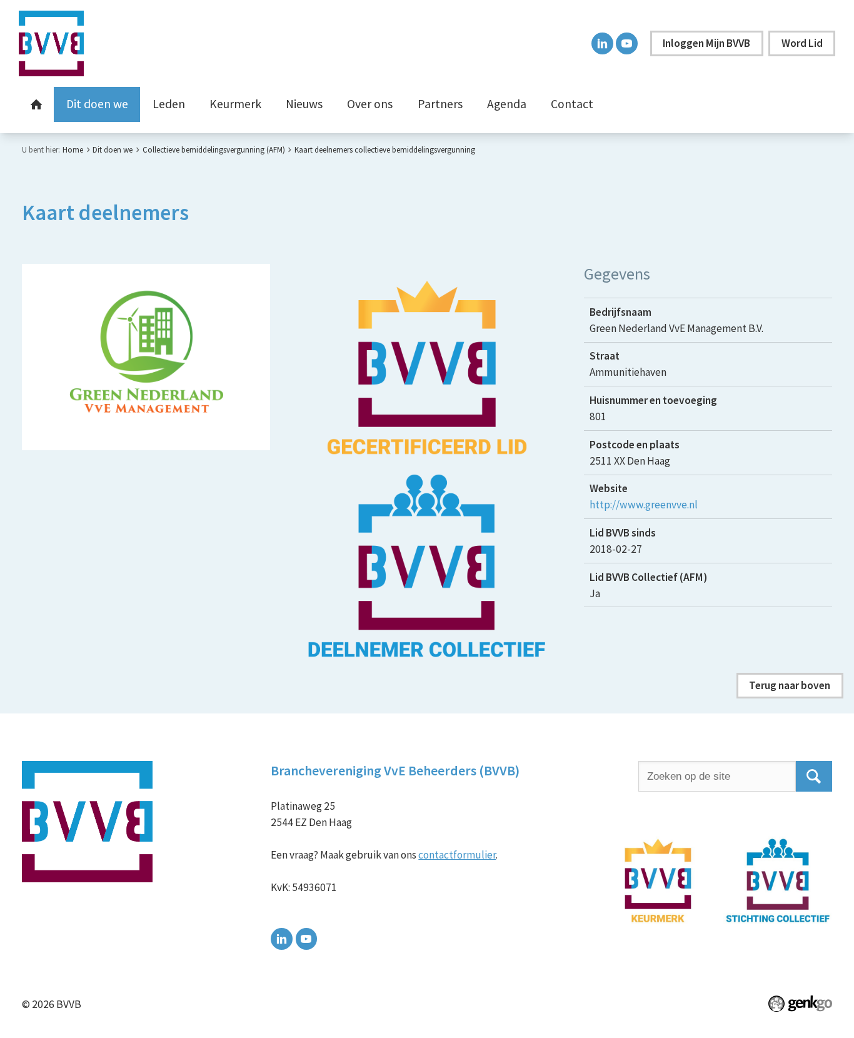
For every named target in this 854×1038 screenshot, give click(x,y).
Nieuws (304, 103)
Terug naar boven (789, 685)
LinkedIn (602, 43)
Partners (440, 103)
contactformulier (457, 855)
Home (36, 104)
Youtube (627, 43)
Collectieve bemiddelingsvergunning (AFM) (214, 149)
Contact (572, 103)
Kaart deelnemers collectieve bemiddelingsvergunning (384, 149)
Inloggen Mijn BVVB (706, 43)
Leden (169, 103)
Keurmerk (235, 103)
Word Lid (802, 43)
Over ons (370, 103)
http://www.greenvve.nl (644, 504)
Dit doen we (97, 103)
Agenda (506, 103)
